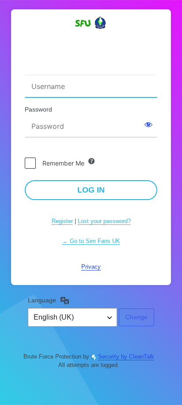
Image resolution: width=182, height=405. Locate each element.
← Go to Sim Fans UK (91, 241)
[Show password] (148, 124)
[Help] (91, 161)
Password (38, 109)
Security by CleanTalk (126, 356)
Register (62, 221)
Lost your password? (104, 221)
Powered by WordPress (91, 38)
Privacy (91, 266)
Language (42, 300)
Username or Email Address (67, 69)
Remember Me (63, 163)
